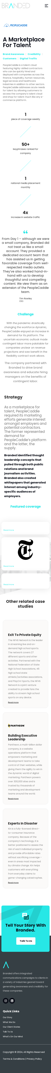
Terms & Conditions (14, 1059)
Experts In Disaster (22, 823)
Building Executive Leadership (22, 737)
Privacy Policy (34, 1059)
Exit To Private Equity (24, 635)
